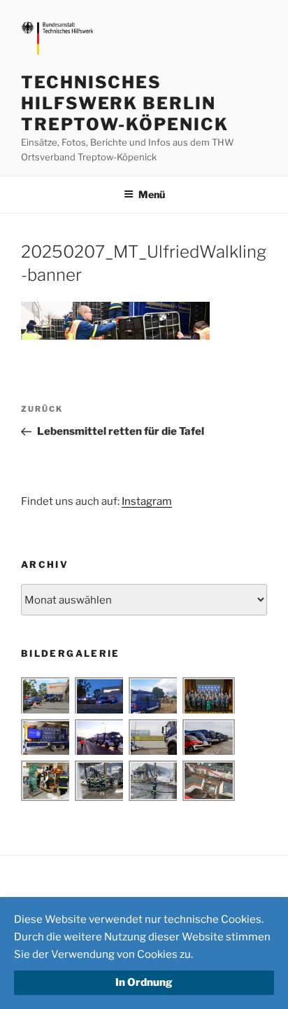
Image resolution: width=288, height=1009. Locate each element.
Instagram (147, 501)
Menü (151, 194)
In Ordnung (144, 982)
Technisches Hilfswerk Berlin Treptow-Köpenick (125, 103)
